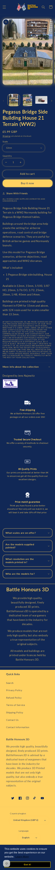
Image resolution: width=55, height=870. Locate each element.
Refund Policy (14, 697)
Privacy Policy (14, 690)
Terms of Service (15, 705)
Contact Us (12, 720)
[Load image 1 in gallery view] (14, 100)
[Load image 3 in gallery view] (41, 100)
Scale (5, 141)
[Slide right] (51, 101)
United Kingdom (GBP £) (25, 820)
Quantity (7, 156)
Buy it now (27, 183)
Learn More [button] (22, 856)
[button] (4, 7)
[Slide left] (3, 101)
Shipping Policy (14, 712)
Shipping (6, 136)
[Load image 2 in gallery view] (27, 100)
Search (10, 683)
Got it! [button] (27, 864)
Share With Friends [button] (17, 193)
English (25, 837)
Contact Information (17, 727)
